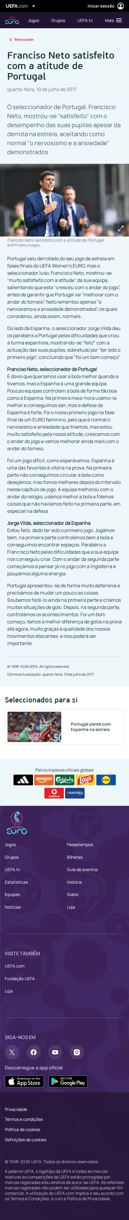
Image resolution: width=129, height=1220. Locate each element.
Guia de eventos (82, 869)
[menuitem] (34, 20)
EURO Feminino (12, 20)
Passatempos (80, 844)
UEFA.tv (12, 869)
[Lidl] (106, 780)
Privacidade (16, 1109)
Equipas (12, 894)
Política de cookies (22, 1129)
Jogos (10, 844)
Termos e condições (24, 1119)
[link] (33, 20)
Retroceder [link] (24, 39)
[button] (112, 20)
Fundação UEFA (20, 978)
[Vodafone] (54, 793)
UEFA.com (15, 966)
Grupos (12, 857)
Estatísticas (16, 882)
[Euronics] (75, 793)
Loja (71, 907)
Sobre (72, 894)
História (74, 882)
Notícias (13, 907)
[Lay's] (85, 780)
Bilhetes (74, 857)
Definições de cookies (25, 1139)
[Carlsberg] (64, 780)
